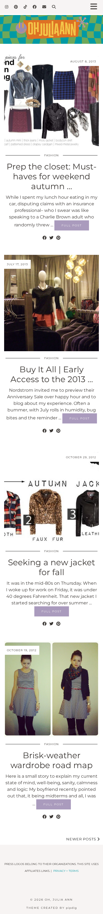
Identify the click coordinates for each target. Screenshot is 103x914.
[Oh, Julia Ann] (51, 25)
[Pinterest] (16, 6)
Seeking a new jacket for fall (51, 567)
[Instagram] (7, 6)
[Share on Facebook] (44, 238)
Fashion (51, 155)
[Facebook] (35, 6)
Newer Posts (81, 839)
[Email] (44, 6)
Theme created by (51, 908)
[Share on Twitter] (51, 238)
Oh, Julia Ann (59, 899)
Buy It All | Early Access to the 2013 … (51, 374)
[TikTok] (25, 6)
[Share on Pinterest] (58, 238)
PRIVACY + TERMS (66, 871)
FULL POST (72, 225)
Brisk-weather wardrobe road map (51, 760)
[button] (95, 7)
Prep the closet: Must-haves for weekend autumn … (51, 176)
